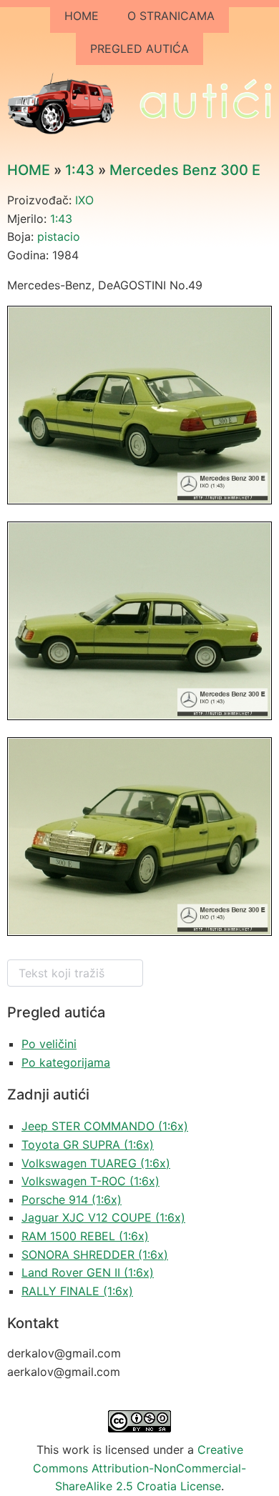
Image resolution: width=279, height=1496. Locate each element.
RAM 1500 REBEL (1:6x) (85, 1236)
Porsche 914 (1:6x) (71, 1199)
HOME (81, 16)
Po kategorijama (65, 1062)
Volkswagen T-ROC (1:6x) (90, 1181)
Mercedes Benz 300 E (184, 170)
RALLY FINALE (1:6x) (77, 1291)
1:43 (79, 170)
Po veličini (49, 1044)
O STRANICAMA (171, 16)
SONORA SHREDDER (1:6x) (94, 1254)
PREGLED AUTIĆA (139, 48)
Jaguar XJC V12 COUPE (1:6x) (103, 1217)
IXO (84, 200)
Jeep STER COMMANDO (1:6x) (104, 1126)
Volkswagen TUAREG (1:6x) (95, 1163)
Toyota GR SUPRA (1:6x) (87, 1144)
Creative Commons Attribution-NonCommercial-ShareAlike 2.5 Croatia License (139, 1467)
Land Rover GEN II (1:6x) (87, 1272)
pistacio (58, 236)
